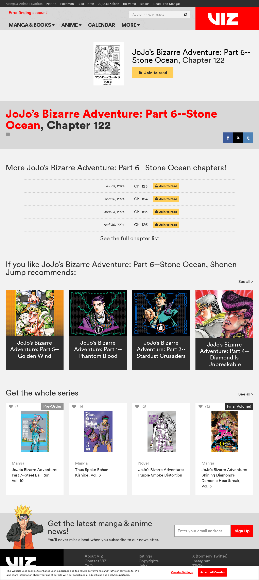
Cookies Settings (182, 572)
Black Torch (86, 4)
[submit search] (186, 14)
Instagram (201, 561)
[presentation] (35, 432)
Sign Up (242, 531)
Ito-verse (129, 4)
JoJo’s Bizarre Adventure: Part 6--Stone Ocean (111, 119)
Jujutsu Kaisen (108, 4)
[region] (129, 573)
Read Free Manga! (166, 4)
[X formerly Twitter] (238, 137)
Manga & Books (30, 24)
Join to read (155, 72)
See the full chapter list (129, 238)
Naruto (51, 4)
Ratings (145, 556)
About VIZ (94, 556)
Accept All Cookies (212, 572)
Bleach (145, 4)
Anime (70, 24)
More (129, 24)
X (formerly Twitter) (209, 556)
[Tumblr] (248, 137)
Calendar (101, 24)
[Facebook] (228, 137)
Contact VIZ (96, 561)
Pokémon (67, 4)
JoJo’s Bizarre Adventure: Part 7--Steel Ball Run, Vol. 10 (34, 475)
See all (245, 281)
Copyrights (149, 561)
